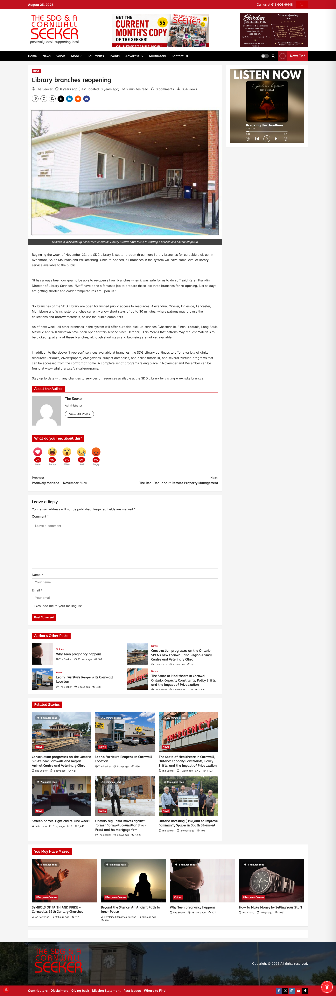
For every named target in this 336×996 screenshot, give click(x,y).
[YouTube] (298, 991)
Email (37, 590)
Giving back (80, 990)
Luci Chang (248, 912)
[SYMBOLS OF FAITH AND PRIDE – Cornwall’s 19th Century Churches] (64, 880)
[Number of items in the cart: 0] (302, 4)
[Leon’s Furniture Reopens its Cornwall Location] (125, 732)
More (75, 56)
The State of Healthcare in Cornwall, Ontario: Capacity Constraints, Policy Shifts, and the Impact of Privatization (137, 679)
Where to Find (154, 990)
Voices (60, 56)
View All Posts (79, 414)
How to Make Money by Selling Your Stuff (270, 907)
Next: (178, 480)
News (47, 56)
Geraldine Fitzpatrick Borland (120, 916)
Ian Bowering (42, 916)
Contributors (38, 990)
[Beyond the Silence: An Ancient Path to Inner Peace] (133, 880)
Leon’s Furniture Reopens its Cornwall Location (42, 679)
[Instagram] (292, 991)
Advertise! (132, 56)
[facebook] (279, 991)
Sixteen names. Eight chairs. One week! (61, 821)
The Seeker (44, 89)
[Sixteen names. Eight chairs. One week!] (61, 796)
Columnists (96, 56)
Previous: (59, 480)
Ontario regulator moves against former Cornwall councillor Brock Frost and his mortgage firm (120, 825)
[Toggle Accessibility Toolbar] (327, 987)
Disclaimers (59, 990)
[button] (265, 56)
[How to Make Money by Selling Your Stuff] (271, 880)
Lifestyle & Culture (46, 897)
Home (32, 56)
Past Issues (132, 990)
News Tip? (297, 56)
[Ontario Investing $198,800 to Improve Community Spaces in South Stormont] (188, 796)
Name (37, 575)
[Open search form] (273, 56)
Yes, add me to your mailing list (58, 606)
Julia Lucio (41, 826)
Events (115, 56)
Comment (40, 516)
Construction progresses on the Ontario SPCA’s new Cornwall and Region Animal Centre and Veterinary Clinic (137, 654)
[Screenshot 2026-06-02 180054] (274, 30)
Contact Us (180, 56)
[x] (285, 991)
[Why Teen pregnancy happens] (202, 880)
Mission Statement (106, 990)
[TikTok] (305, 991)
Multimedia (157, 56)
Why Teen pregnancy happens (42, 654)
